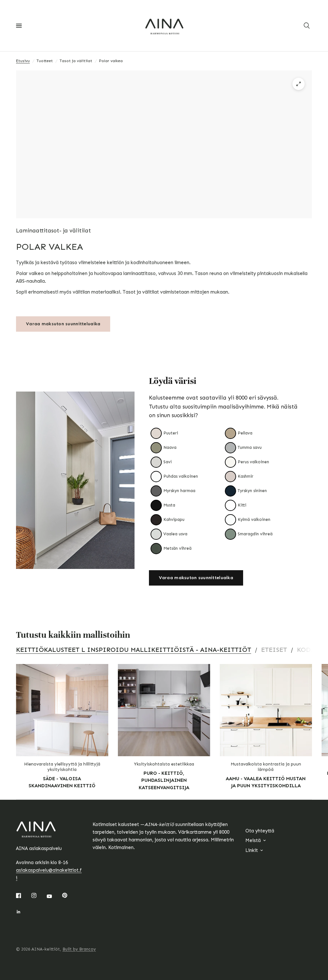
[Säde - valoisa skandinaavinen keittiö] (62, 710)
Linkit (251, 850)
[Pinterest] (69, 895)
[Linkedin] (23, 912)
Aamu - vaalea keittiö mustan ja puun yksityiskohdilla (266, 782)
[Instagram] (38, 895)
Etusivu (23, 61)
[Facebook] (23, 895)
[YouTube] (54, 896)
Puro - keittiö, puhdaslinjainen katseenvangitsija (164, 780)
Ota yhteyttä (259, 831)
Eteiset (274, 649)
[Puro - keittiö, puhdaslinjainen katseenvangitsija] (164, 710)
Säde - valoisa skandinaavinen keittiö (62, 782)
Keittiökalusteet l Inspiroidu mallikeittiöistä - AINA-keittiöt (133, 649)
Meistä (253, 840)
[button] (196, 578)
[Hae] (306, 25)
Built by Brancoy (79, 949)
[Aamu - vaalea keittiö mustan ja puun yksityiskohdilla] (266, 710)
